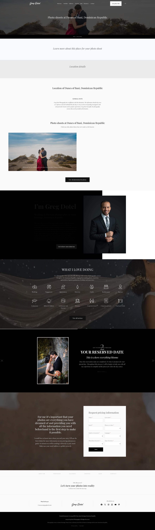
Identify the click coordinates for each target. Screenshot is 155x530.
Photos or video (109, 425)
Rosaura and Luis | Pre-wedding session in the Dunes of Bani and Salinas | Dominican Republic (42, 167)
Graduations (34, 306)
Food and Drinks (120, 306)
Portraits (77, 306)
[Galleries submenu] (73, 3)
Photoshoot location (94, 441)
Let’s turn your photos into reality (77, 485)
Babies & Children (49, 306)
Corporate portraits (106, 306)
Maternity (77, 292)
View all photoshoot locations (77, 180)
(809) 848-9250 (45, 501)
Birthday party (106, 292)
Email (90, 425)
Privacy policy (74, 525)
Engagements (48, 292)
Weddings (34, 292)
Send (96, 449)
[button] (2, 360)
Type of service (109, 441)
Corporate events (91, 306)
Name (90, 417)
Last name (107, 417)
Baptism (120, 292)
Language (107, 433)
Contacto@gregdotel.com (44, 505)
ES (125, 3)
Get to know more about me (66, 246)
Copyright (81, 525)
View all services (78, 318)
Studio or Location (94, 433)
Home (74, 36)
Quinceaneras (63, 292)
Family (92, 292)
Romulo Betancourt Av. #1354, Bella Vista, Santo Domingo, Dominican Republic (77, 516)
